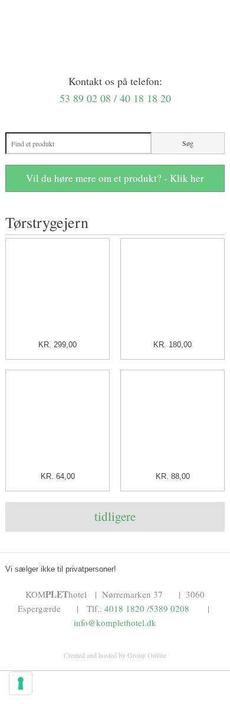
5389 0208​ (169, 608)
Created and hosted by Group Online (115, 655)
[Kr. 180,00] (172, 289)
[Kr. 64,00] (57, 421)
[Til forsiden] (115, 60)
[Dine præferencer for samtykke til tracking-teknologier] (20, 683)
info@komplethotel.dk (115, 622)
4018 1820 (124, 608)
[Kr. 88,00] (172, 421)
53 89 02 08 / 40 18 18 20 (115, 98)
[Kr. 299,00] (57, 289)
